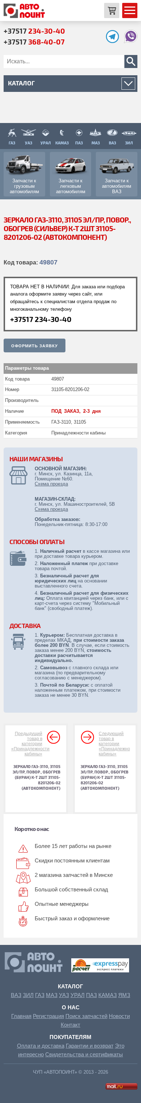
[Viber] (130, 41)
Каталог (70, 986)
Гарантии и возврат (90, 1046)
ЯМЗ (124, 995)
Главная (21, 1016)
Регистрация (48, 1016)
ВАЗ (16, 995)
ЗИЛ (28, 995)
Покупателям (70, 1037)
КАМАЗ (107, 995)
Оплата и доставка (40, 1046)
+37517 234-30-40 (41, 319)
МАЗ (51, 995)
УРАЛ (77, 995)
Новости (119, 1016)
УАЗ (64, 995)
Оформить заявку (34, 346)
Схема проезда (51, 484)
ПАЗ (91, 995)
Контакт (70, 1025)
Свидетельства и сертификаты (84, 1054)
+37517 (34, 30)
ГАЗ (39, 995)
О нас (71, 1007)
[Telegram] (114, 41)
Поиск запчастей (86, 1016)
